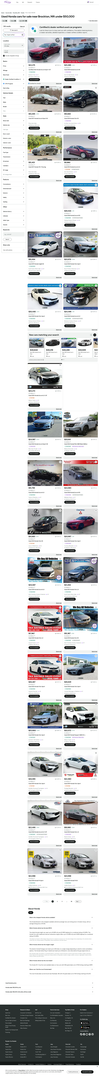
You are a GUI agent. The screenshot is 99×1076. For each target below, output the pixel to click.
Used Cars (7, 1013)
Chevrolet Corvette (70, 1047)
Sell (23, 2)
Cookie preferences (73, 1072)
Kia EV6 (82, 1057)
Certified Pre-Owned (10, 1018)
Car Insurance (53, 1023)
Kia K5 (82, 1054)
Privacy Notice (21, 1070)
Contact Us (30, 1064)
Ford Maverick (38, 1047)
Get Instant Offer (39, 1015)
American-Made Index (25, 1025)
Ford (36, 1044)
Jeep (51, 1044)
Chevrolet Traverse (69, 1052)
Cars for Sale (8, 12)
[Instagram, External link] (90, 1034)
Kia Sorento (83, 1049)
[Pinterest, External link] (92, 1034)
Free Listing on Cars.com (41, 1018)
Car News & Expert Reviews (26, 1015)
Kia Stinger (83, 1052)
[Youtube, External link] (87, 1034)
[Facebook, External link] (84, 1034)
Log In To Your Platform (85, 1015)
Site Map (52, 1028)
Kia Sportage (83, 1047)
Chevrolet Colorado (70, 1057)
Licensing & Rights (58, 1064)
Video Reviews (23, 1028)
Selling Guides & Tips (40, 1020)
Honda (22, 12)
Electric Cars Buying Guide (11, 1029)
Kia (81, 1044)
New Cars (7, 1015)
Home (2, 12)
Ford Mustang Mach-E (40, 1054)
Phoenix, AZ (68, 1020)
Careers (49, 1064)
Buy (17, 2)
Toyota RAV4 (8, 1047)
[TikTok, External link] (81, 1034)
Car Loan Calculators (55, 1013)
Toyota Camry (8, 1054)
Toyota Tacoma (8, 1052)
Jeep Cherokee (54, 1057)
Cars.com (61, 1070)
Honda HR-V (23, 1057)
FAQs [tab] (30, 912)
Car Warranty (53, 1020)
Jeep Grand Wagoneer (55, 1054)
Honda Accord (23, 1052)
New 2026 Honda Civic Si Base (35, 353)
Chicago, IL (67, 1013)
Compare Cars (23, 1018)
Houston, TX (68, 1015)
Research (30, 2)
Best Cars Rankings (24, 1020)
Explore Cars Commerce (86, 1013)
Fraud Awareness (70, 1064)
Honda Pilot (23, 1054)
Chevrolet (67, 1044)
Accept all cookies (87, 1072)
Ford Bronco (38, 1049)
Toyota (7, 1044)
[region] (49, 1070)
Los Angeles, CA (69, 1018)
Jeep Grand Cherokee (55, 1049)
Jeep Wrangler (53, 1047)
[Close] (97, 1066)
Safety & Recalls (24, 1023)
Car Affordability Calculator (56, 1015)
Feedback (78, 1064)
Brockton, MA (16, 12)
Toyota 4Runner (9, 1057)
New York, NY (68, 1028)
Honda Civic (23, 1049)
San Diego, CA (68, 1030)
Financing (7, 1032)
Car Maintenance (54, 1025)
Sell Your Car (38, 1013)
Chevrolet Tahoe (69, 1054)
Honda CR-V (23, 1047)
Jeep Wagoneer (54, 1052)
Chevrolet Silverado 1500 (71, 1049)
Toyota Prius (8, 1049)
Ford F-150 (38, 1052)
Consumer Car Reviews (25, 1013)
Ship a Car (52, 1018)
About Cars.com (22, 1064)
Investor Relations (40, 1064)
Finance (38, 2)
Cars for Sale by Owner (10, 1020)
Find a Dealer (8, 1023)
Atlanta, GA (67, 1023)
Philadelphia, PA (69, 1025)
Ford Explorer (38, 1057)
